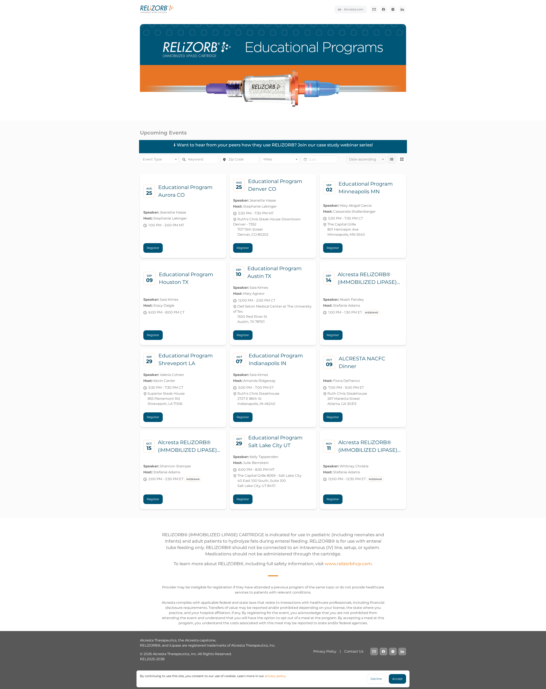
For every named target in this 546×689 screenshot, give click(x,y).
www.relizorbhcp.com (348, 563)
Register (153, 248)
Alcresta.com (353, 9)
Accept (397, 679)
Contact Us (353, 651)
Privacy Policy (324, 651)
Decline (376, 679)
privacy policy (275, 676)
